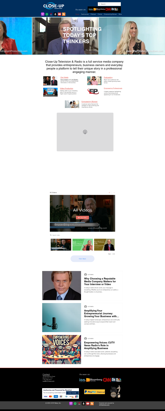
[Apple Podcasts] (42, 14)
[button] (100, 14)
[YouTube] (59, 14)
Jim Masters (74, 79)
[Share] (109, 193)
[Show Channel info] (113, 193)
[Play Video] (61, 244)
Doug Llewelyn (64, 79)
